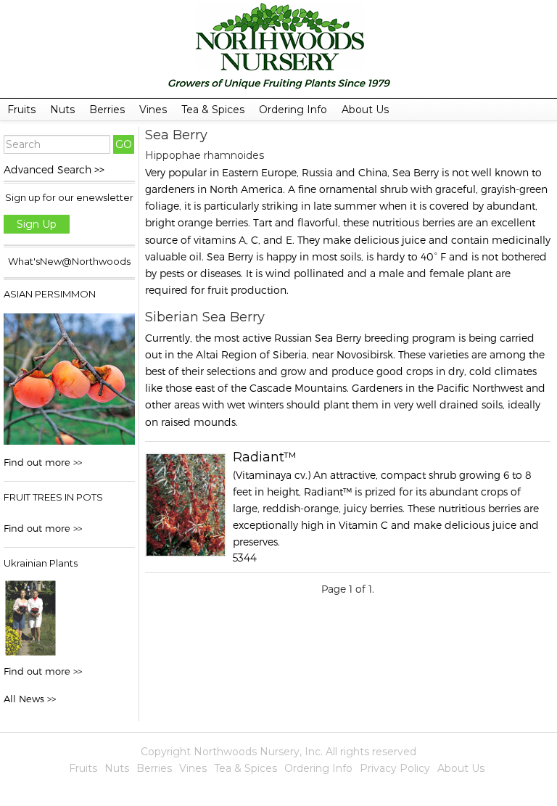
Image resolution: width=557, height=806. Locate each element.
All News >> (30, 698)
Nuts (62, 109)
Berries (107, 109)
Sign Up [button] (37, 224)
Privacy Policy (395, 768)
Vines (153, 109)
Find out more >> (43, 462)
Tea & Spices (212, 109)
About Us (365, 109)
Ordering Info (293, 109)
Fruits (21, 109)
